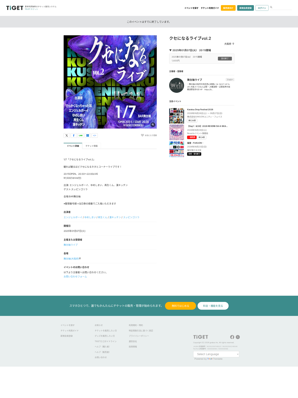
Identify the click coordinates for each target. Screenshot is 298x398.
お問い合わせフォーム (75, 276)
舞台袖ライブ (71, 244)
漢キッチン (115, 217)
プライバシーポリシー (139, 336)
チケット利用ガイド (210, 8)
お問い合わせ (101, 357)
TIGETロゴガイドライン (106, 341)
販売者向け (228, 8)
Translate (217, 358)
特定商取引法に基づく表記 (141, 330)
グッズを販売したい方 (105, 336)
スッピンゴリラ (131, 217)
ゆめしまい (90, 217)
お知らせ (99, 325)
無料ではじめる (180, 305)
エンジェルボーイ (73, 217)
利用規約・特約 (136, 325)
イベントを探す (191, 8)
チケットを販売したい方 (106, 330)
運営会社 (133, 341)
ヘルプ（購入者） (103, 346)
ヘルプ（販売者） (103, 352)
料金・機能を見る (213, 305)
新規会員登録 (245, 8)
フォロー (230, 80)
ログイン (262, 8)
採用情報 (133, 346)
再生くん (102, 217)
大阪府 (227, 43)
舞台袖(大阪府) (71, 258)
